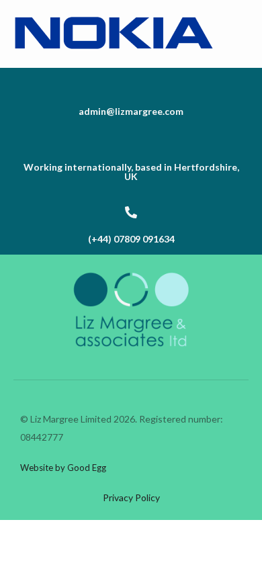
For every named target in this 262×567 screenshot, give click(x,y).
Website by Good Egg (63, 467)
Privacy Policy (131, 497)
